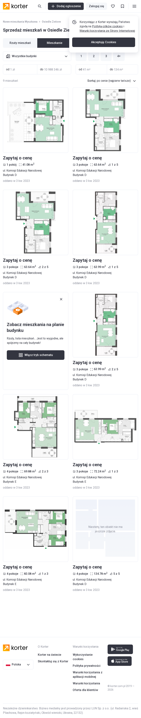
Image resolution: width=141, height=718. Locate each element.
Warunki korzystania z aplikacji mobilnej (87, 675)
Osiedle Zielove (51, 21)
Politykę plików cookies (107, 26)
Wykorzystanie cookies (83, 657)
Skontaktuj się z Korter (53, 661)
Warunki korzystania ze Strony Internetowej (107, 31)
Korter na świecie (49, 654)
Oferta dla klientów (85, 690)
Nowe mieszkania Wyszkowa (20, 21)
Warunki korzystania (86, 683)
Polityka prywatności (86, 665)
